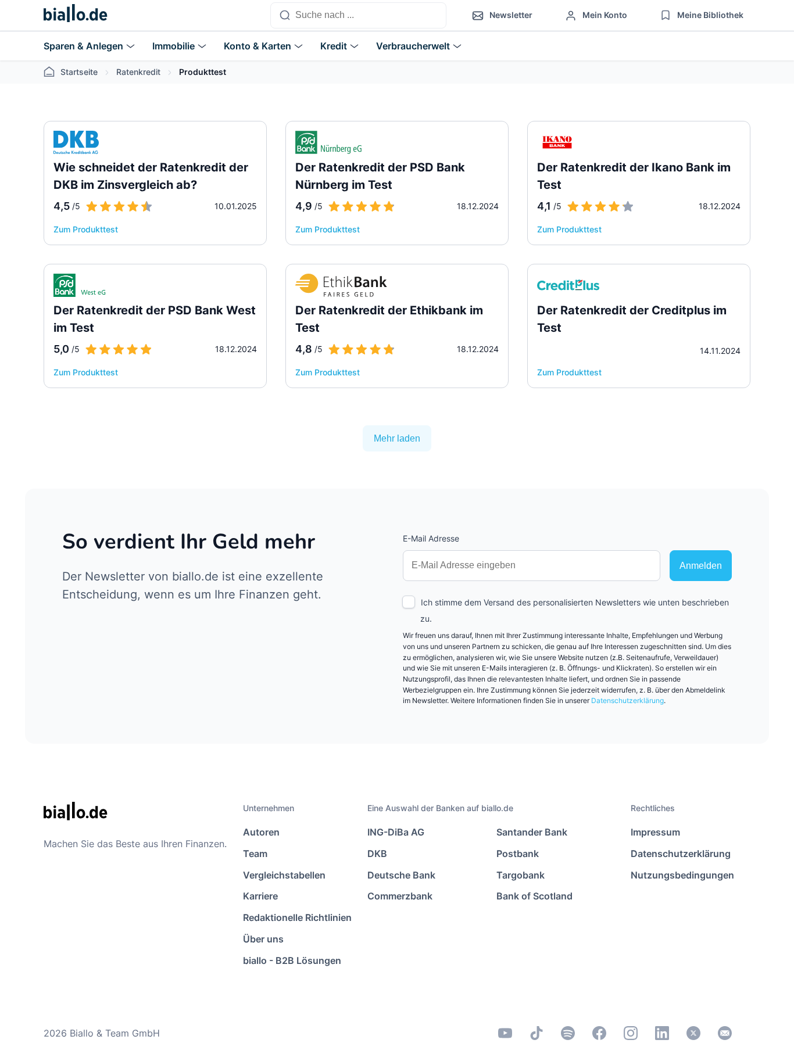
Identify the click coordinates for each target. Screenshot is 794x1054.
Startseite (79, 72)
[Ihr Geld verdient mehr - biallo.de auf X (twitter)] (693, 1033)
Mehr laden (397, 438)
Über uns (263, 939)
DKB (377, 853)
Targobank (520, 875)
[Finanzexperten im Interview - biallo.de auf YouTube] (505, 1033)
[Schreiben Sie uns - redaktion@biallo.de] (725, 1033)
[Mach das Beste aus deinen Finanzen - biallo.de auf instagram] (631, 1033)
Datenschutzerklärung (627, 700)
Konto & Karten (257, 46)
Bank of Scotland (534, 896)
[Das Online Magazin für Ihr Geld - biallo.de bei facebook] (599, 1033)
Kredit (333, 46)
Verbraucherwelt (413, 46)
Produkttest (202, 72)
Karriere (260, 896)
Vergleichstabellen (284, 875)
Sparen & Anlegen (83, 46)
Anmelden (700, 566)
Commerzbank (399, 896)
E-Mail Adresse (431, 538)
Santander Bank (531, 832)
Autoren (261, 832)
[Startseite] (76, 15)
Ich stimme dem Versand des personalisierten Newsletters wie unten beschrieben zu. (574, 610)
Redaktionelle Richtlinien (297, 917)
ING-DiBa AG (395, 832)
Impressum (655, 832)
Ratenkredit (138, 72)
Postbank (517, 853)
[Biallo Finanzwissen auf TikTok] (536, 1033)
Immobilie (173, 46)
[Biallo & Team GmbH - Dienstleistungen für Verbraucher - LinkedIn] (662, 1033)
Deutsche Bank (401, 875)
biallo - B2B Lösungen (292, 960)
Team (255, 853)
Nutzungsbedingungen (682, 875)
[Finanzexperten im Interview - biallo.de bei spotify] (568, 1033)
